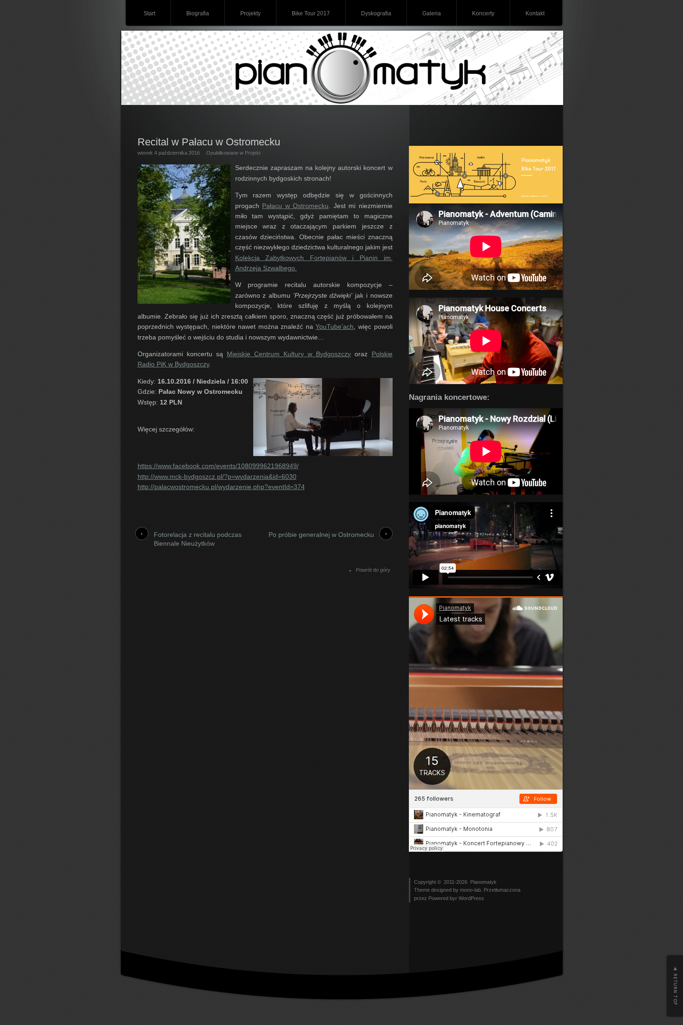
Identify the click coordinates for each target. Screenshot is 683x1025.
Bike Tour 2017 (311, 13)
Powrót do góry (373, 570)
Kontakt (535, 13)
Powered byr (443, 898)
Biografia (197, 13)
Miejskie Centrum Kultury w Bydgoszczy (289, 354)
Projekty (250, 13)
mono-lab (470, 890)
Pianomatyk (483, 882)
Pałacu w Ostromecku (295, 205)
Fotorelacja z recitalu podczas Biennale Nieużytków (198, 539)
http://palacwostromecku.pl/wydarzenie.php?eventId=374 (221, 486)
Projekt (253, 153)
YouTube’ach (334, 326)
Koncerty (483, 13)
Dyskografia (376, 13)
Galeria (431, 13)
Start (149, 13)
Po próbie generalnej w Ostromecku (321, 534)
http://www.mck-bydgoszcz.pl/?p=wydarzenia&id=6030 (217, 476)
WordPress (471, 898)
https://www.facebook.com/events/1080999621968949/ (218, 466)
